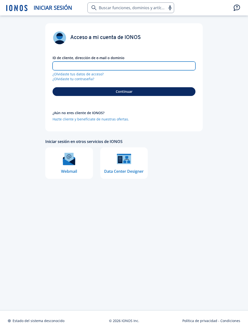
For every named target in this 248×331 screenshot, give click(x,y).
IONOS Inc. (130, 320)
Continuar (124, 91)
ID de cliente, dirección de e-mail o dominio (88, 57)
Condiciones (230, 320)
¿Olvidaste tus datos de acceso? (78, 74)
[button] (170, 7)
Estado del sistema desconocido (38, 320)
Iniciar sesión (53, 7)
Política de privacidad (199, 320)
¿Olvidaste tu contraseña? (73, 79)
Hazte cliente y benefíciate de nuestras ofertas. (91, 119)
